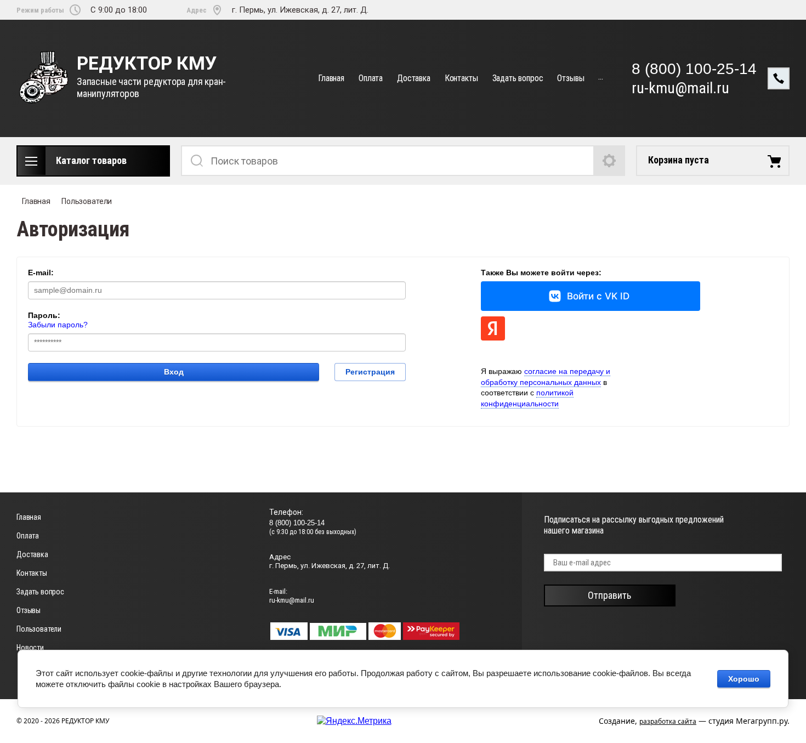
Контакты (461, 78)
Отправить (609, 595)
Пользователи (86, 201)
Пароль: (44, 315)
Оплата (371, 78)
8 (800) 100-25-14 (694, 68)
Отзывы (570, 78)
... (600, 76)
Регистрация (370, 371)
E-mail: (41, 272)
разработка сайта (667, 721)
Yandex (493, 328)
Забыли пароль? (58, 324)
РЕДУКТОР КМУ (147, 63)
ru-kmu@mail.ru (680, 88)
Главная (331, 78)
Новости (30, 647)
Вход (174, 371)
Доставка (413, 78)
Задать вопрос (517, 78)
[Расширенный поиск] (609, 160)
